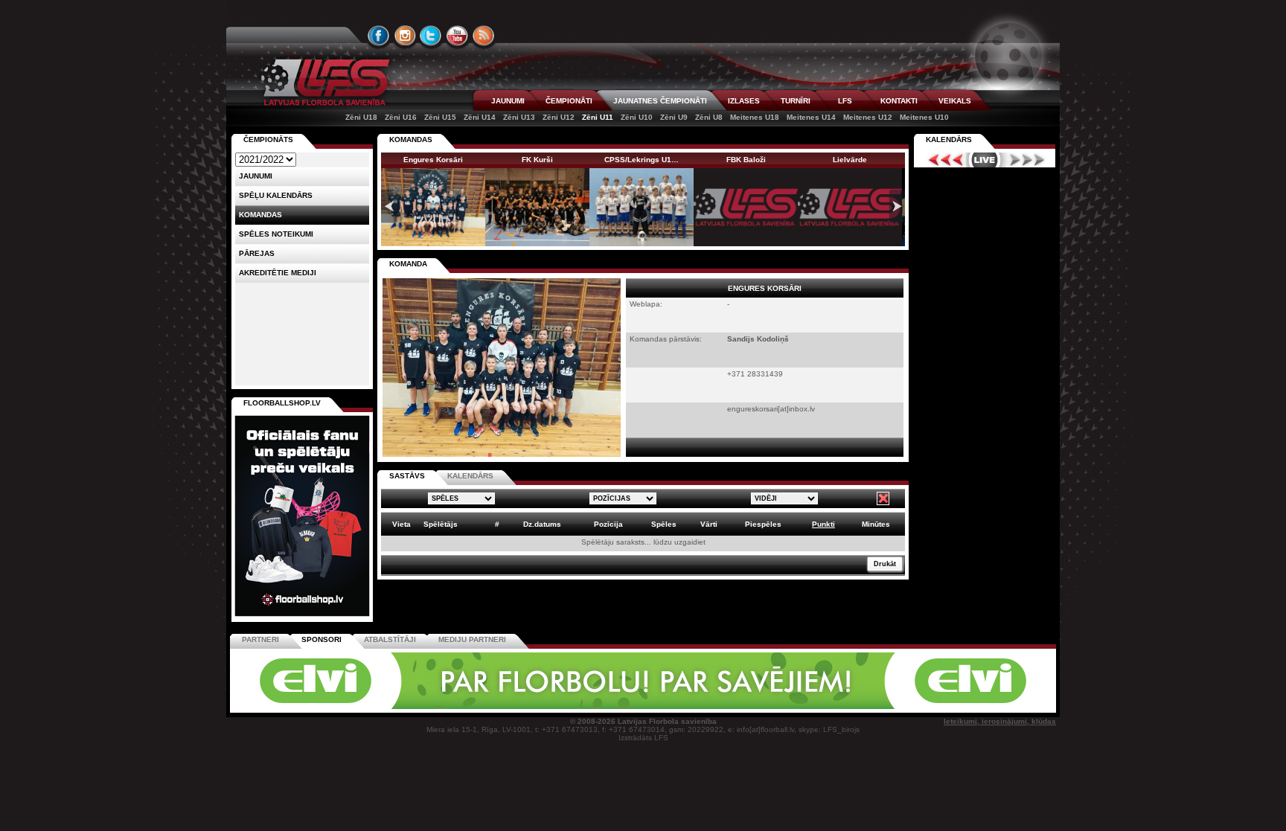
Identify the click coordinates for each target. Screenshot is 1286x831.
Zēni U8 (709, 117)
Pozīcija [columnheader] (608, 524)
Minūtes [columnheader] (876, 524)
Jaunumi (255, 176)
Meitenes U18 (754, 117)
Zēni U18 (361, 117)
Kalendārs (949, 139)
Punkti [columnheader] (823, 524)
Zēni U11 (597, 117)
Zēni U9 (674, 117)
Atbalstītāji (390, 639)
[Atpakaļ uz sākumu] (323, 82)
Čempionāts (268, 139)
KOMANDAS (410, 139)
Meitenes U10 (924, 117)
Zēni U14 (480, 117)
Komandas (260, 215)
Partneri (260, 639)
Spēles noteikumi (276, 234)
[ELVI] (643, 706)
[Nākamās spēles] (1027, 160)
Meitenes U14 (811, 117)
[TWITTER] (431, 35)
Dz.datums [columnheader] (542, 524)
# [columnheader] (497, 524)
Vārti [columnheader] (708, 524)
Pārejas (257, 253)
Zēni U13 (519, 117)
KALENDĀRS (470, 476)
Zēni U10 (637, 117)
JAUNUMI (508, 101)
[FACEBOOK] (379, 35)
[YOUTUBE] (457, 35)
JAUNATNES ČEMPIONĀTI (660, 101)
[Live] (984, 160)
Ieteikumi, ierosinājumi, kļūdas (1000, 721)
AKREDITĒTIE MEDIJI (277, 273)
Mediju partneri (472, 639)
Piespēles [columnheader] (763, 524)
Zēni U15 (440, 117)
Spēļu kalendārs (276, 195)
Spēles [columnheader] (663, 524)
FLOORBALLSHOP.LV (282, 403)
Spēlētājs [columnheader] (440, 524)
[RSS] (484, 35)
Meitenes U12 (867, 117)
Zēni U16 (401, 117)
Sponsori (321, 639)
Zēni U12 (559, 117)
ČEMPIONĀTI (569, 101)
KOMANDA (408, 264)
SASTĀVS (407, 476)
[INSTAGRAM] (405, 35)
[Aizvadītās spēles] (942, 160)
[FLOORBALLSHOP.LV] (302, 617)
